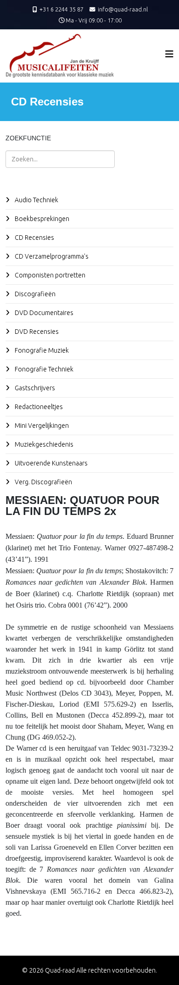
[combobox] (60, 159)
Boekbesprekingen (41, 218)
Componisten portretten (49, 275)
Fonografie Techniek (43, 369)
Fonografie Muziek (41, 350)
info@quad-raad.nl (123, 9)
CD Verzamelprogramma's (51, 256)
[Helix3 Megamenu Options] (169, 54)
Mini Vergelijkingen (41, 425)
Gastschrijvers (34, 388)
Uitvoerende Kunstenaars (50, 463)
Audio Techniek (35, 200)
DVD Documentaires (43, 312)
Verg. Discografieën (42, 482)
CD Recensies (33, 237)
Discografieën (34, 294)
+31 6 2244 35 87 (61, 9)
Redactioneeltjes (38, 406)
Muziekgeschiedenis (43, 444)
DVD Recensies (36, 331)
